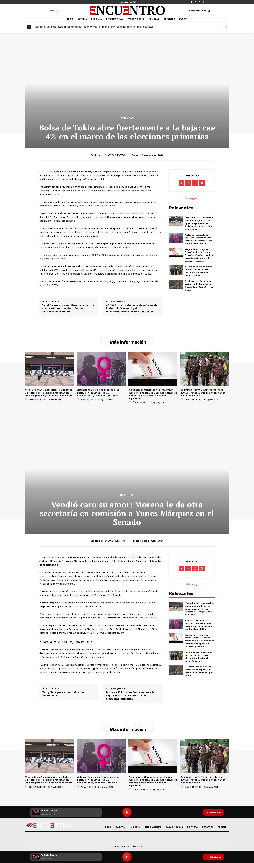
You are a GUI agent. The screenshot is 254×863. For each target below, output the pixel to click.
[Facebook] (191, 2)
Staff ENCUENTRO (115, 155)
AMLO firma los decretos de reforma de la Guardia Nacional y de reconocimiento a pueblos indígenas (131, 308)
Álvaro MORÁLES (88, 400)
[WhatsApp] (203, 2)
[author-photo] (27, 399)
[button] (199, 11)
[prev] (220, 27)
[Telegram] (202, 183)
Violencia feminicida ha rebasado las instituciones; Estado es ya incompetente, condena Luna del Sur (199, 239)
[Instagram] (195, 2)
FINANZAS (127, 118)
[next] (225, 27)
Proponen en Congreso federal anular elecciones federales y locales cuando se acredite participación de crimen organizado (93, 26)
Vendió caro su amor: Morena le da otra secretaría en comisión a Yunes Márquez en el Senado (68, 308)
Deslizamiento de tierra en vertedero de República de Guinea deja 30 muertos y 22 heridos (199, 285)
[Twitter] (199, 2)
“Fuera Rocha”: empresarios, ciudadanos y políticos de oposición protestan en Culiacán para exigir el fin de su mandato (199, 223)
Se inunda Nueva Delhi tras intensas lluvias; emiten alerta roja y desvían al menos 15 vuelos (198, 271)
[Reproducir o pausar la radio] (127, 857)
